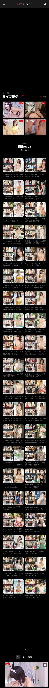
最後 (30, 656)
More (44, 97)
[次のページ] (23, 657)
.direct (24, 4)
